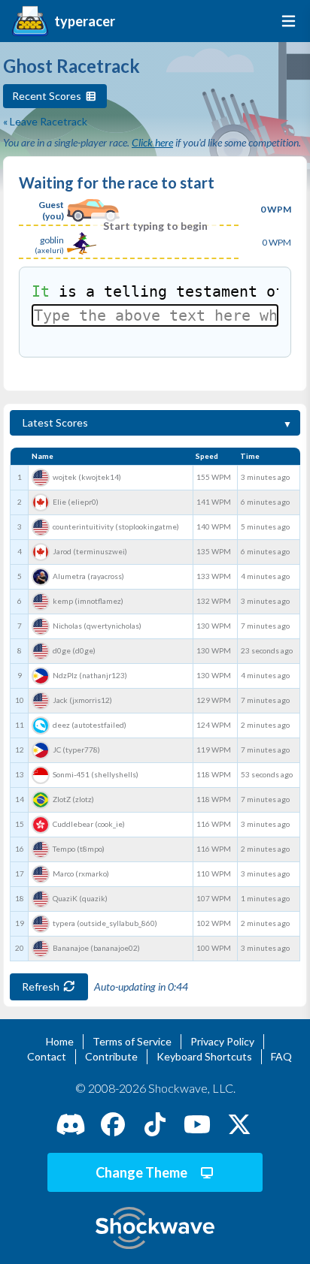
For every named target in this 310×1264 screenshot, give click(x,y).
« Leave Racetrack (45, 121)
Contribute (111, 1056)
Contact (46, 1056)
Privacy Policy (222, 1041)
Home (60, 1041)
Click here (152, 142)
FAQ (281, 1056)
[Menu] (285, 21)
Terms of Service (132, 1041)
